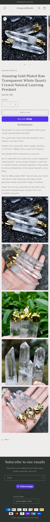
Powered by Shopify (32, 517)
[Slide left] (19, 64)
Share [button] (6, 439)
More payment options (25, 124)
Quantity (5, 99)
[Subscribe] (42, 478)
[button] (4, 8)
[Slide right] (30, 64)
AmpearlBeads (21, 517)
